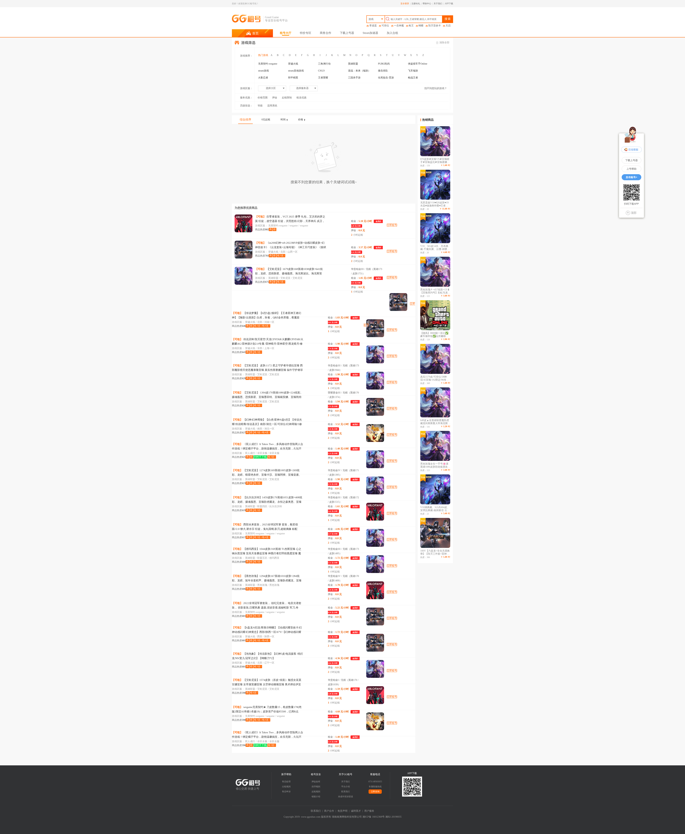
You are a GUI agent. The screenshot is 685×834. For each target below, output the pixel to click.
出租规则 (286, 786)
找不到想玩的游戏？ (435, 88)
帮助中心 (427, 3)
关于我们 (438, 3)
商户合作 (329, 811)
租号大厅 (285, 32)
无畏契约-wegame (267, 63)
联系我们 (345, 791)
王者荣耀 (323, 77)
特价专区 (305, 32)
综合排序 (245, 119)
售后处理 (286, 781)
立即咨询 (375, 791)
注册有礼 (416, 3)
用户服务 (369, 811)
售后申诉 (286, 791)
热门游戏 (263, 55)
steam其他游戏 (296, 70)
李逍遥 (373, 25)
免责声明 (342, 811)
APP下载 (449, 3)
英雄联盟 (353, 63)
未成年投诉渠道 (345, 796)
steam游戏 (263, 70)
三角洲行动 (324, 63)
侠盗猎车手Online (417, 63)
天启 (448, 25)
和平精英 (293, 77)
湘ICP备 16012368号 (373, 816)
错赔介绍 (316, 796)
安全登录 (404, 3)
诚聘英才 (356, 811)
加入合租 (392, 32)
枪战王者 (413, 77)
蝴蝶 (420, 25)
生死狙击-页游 (386, 77)
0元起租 (266, 119)
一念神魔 (399, 25)
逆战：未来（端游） (359, 70)
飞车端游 (413, 70)
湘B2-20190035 (393, 816)
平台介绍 (345, 786)
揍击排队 (383, 70)
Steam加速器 (370, 32)
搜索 (448, 18)
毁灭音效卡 (434, 25)
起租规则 (316, 791)
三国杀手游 (354, 77)
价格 (300, 119)
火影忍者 (263, 77)
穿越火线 (293, 63)
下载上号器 (347, 32)
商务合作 (325, 32)
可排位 (385, 25)
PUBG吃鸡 (384, 63)
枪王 (411, 25)
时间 (283, 119)
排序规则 (316, 786)
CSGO (321, 70)
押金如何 (316, 781)
